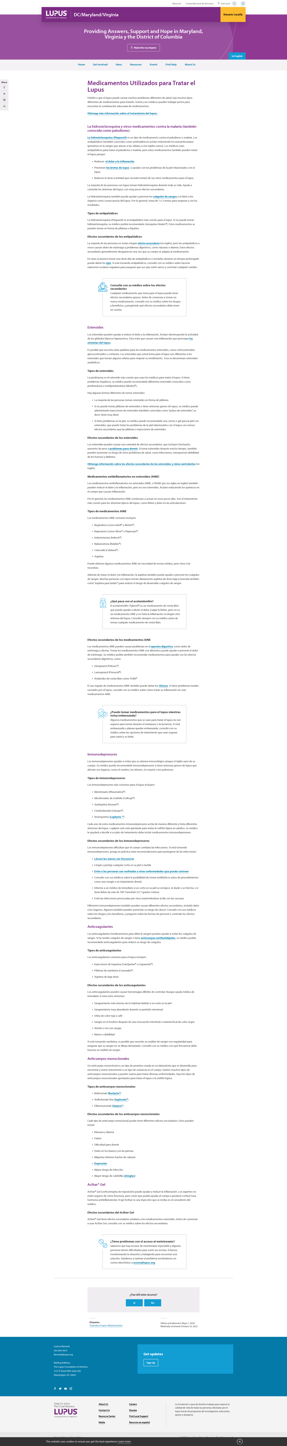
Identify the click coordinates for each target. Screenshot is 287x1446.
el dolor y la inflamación (119, 161)
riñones (163, 685)
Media (102, 1422)
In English (237, 56)
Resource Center (107, 1416)
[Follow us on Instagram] (71, 1388)
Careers (133, 1404)
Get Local (225, 3)
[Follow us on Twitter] (60, 1388)
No (152, 1302)
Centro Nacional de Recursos (199, 3)
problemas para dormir (124, 448)
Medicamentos (115, 1325)
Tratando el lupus (98, 1325)
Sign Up (150, 1362)
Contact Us (104, 1410)
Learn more (124, 1441)
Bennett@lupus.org (63, 1354)
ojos (108, 263)
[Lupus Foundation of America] (57, 14)
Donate (133, 1410)
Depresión (100, 1163)
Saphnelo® (121, 1099)
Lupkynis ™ (117, 816)
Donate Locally (233, 14)
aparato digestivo (162, 646)
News (119, 64)
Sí (134, 1302)
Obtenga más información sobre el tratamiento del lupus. (122, 113)
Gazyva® (118, 1105)
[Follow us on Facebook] (55, 1388)
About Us (176, 3)
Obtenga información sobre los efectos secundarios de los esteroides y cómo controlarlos (141, 464)
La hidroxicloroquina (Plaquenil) (107, 137)
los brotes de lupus (117, 167)
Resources (136, 64)
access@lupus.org (144, 1262)
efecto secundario (149, 243)
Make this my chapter (145, 47)
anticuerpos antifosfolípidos (158, 938)
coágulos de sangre (165, 196)
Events (153, 64)
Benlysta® (114, 1093)
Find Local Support (138, 1416)
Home (81, 64)
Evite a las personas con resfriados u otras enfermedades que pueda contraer (141, 871)
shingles (129, 1175)
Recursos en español (139, 1422)
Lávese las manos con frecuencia (114, 858)
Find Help (171, 64)
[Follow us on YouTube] (65, 1388)
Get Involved (100, 64)
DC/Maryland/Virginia (96, 14)
